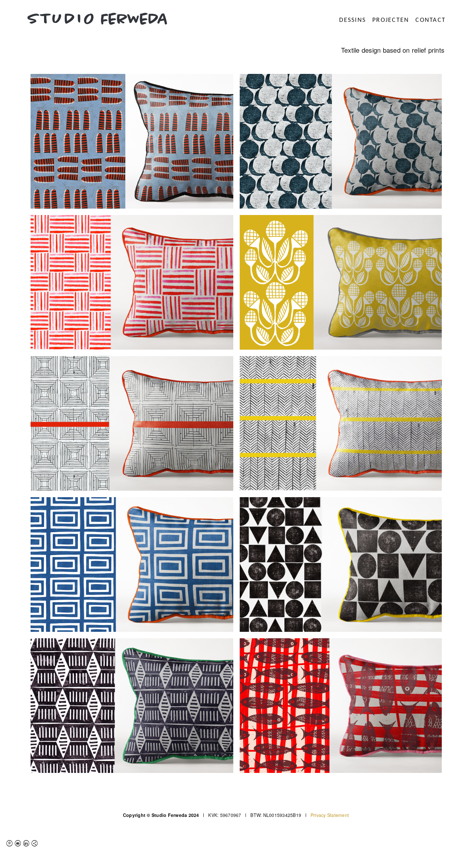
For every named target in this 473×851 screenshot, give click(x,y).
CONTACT (430, 20)
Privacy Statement (330, 815)
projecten (390, 20)
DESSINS (352, 20)
